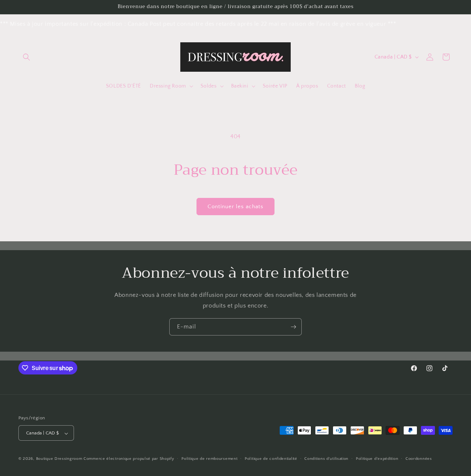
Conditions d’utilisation (326, 459)
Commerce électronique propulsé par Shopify (129, 459)
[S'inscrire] (293, 326)
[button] (26, 57)
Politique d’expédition (377, 459)
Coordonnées (419, 459)
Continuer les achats (235, 206)
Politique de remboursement (209, 459)
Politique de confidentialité (271, 459)
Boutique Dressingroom (60, 459)
